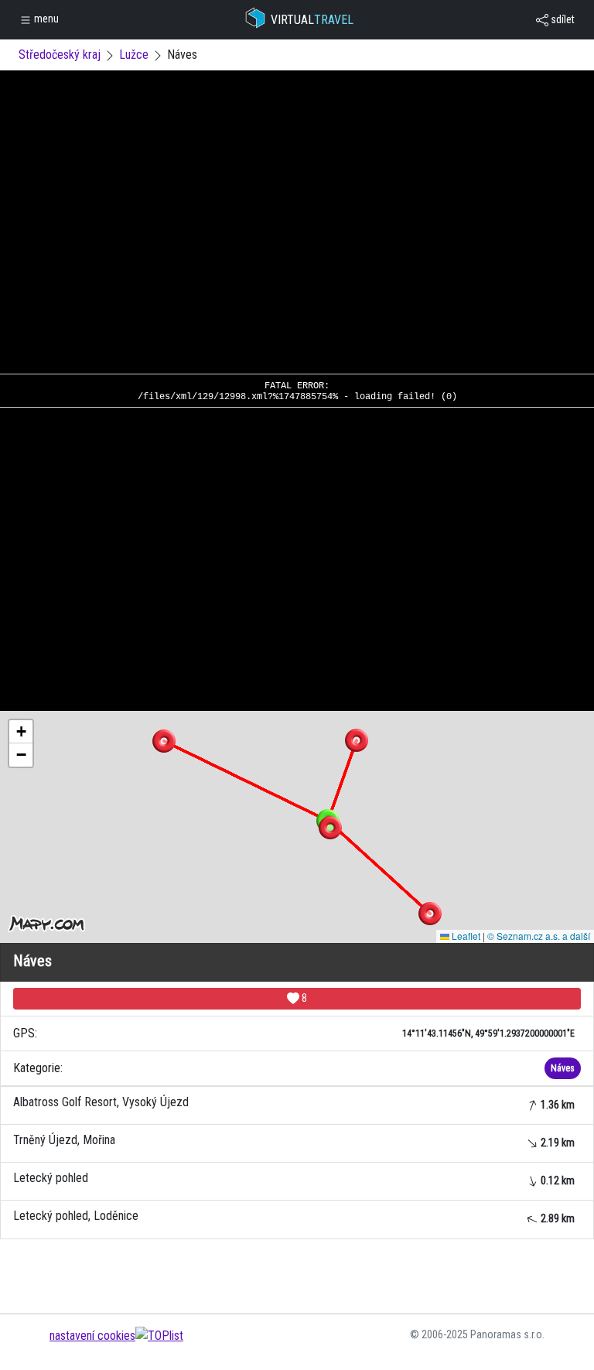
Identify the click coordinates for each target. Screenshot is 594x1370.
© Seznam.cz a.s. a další (538, 935)
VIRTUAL (312, 19)
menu (45, 18)
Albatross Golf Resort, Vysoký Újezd (294, 1103)
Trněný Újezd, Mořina (294, 1141)
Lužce (133, 54)
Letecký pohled (294, 1178)
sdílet (561, 19)
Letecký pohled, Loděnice (294, 1216)
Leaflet (464, 935)
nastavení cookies (92, 1335)
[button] (356, 740)
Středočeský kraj (60, 54)
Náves (563, 1068)
